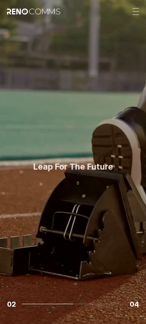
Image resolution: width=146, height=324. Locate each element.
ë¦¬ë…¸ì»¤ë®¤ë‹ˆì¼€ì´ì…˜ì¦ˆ (73, 197)
